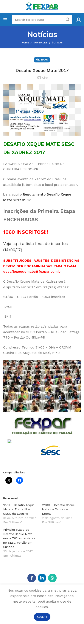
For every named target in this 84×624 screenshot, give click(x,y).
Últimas (57, 42)
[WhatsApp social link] (52, 578)
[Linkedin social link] (42, 578)
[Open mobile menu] (5, 19)
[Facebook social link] (31, 578)
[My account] (78, 19)
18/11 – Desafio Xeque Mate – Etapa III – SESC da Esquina (18, 509)
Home (25, 42)
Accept (42, 616)
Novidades (40, 42)
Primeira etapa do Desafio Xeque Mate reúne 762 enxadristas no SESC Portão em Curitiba (19, 538)
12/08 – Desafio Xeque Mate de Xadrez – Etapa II (58, 509)
